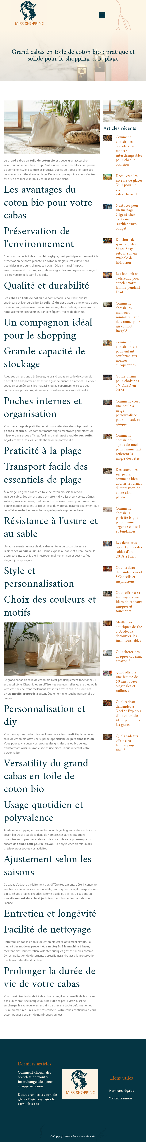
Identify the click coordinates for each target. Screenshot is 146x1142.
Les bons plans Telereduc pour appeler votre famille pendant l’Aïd (128, 283)
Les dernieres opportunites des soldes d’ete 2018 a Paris (129, 550)
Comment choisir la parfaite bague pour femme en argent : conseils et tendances (128, 520)
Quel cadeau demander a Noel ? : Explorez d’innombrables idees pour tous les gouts (128, 713)
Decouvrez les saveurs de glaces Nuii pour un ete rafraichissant (129, 185)
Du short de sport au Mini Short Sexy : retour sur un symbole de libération (126, 251)
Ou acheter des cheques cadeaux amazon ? (129, 657)
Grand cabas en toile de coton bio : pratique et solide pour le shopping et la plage (73, 55)
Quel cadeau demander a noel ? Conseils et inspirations (129, 575)
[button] (102, 15)
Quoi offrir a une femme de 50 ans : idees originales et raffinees (127, 681)
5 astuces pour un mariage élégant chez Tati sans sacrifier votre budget (127, 217)
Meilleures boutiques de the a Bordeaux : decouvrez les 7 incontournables (129, 631)
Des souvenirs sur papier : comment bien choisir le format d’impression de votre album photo (129, 484)
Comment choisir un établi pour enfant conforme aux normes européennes (128, 354)
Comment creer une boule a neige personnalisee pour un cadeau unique (128, 413)
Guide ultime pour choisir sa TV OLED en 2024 (127, 383)
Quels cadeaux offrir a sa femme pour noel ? (127, 743)
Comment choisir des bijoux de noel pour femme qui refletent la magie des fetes (128, 447)
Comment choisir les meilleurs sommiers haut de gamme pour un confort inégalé (128, 317)
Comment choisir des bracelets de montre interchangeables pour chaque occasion (35, 1079)
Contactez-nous (121, 1098)
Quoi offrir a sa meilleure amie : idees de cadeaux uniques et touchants (129, 602)
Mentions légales (121, 1090)
